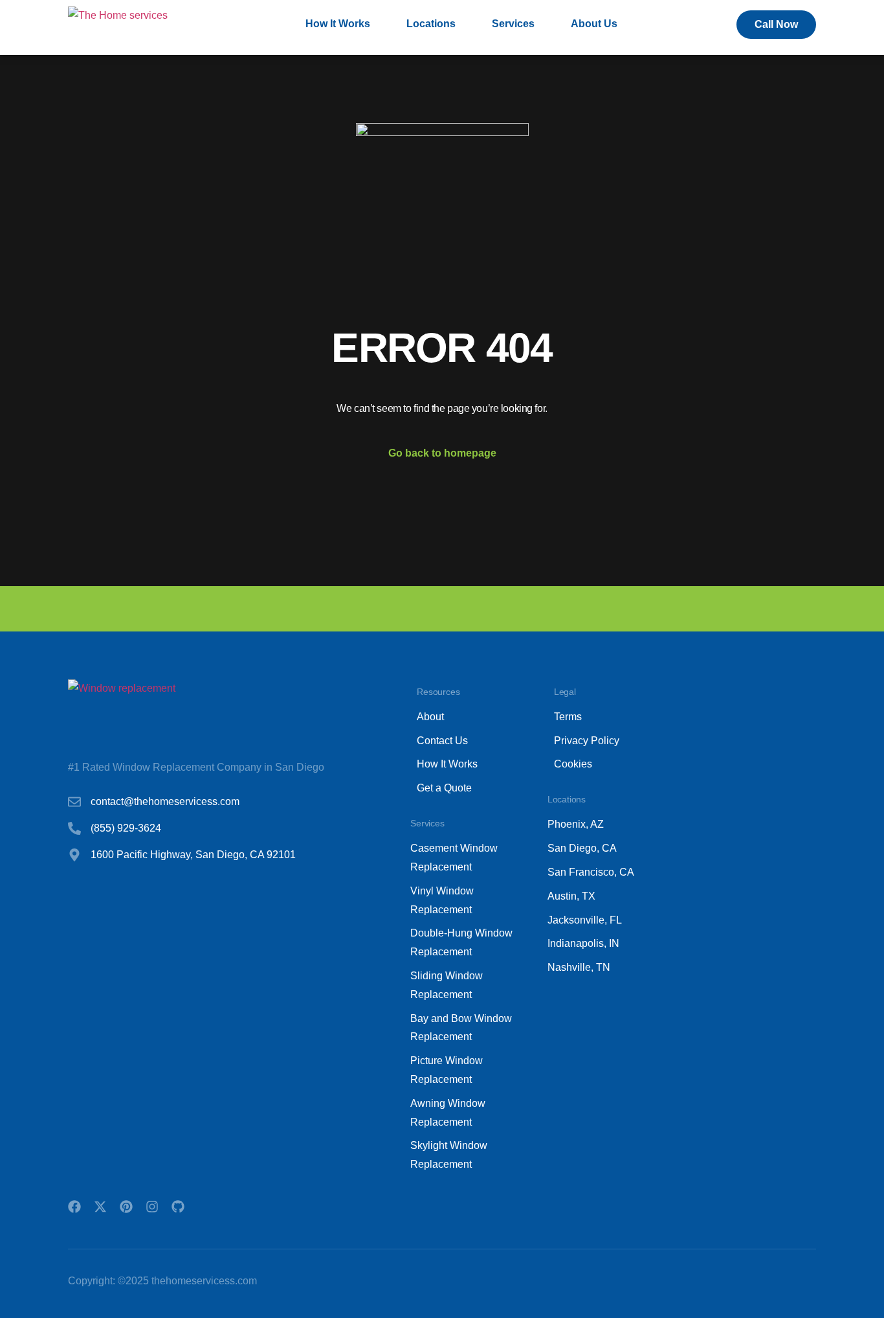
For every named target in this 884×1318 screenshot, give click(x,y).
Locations (431, 23)
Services (513, 23)
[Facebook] (74, 1206)
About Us (594, 23)
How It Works (337, 23)
